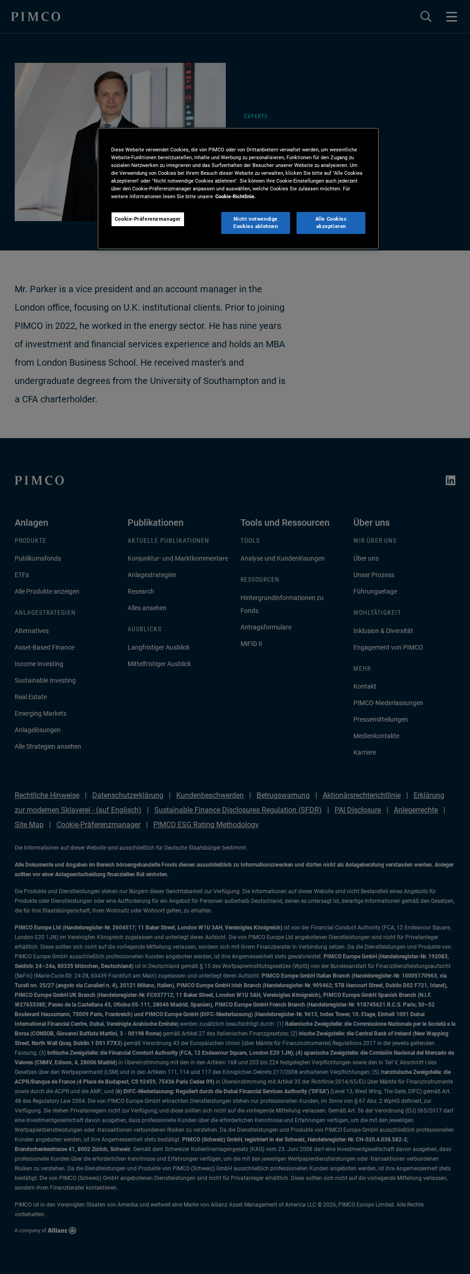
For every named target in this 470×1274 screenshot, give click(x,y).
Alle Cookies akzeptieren (331, 222)
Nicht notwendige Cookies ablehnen (255, 222)
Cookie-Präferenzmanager (148, 219)
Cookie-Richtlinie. (235, 196)
